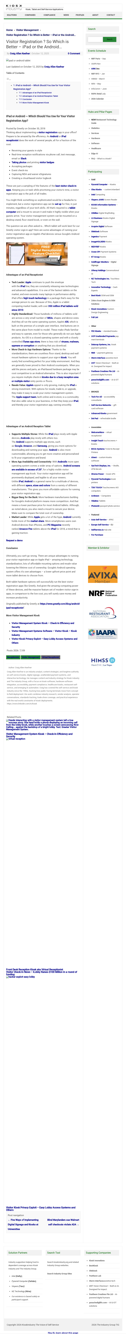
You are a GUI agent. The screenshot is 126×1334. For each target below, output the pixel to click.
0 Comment (74, 53)
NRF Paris (95, 59)
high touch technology (35, 298)
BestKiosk (93, 1266)
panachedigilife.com (98, 1302)
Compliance (49, 15)
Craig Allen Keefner (20, 53)
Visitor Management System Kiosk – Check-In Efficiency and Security (39, 735)
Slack (23, 158)
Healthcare (96, 148)
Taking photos (19, 162)
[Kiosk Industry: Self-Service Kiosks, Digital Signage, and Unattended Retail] (34, 10)
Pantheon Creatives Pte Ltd (101, 1294)
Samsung (42, 446)
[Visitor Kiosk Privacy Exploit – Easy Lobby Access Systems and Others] (45, 976)
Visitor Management (30, 657)
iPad (22, 286)
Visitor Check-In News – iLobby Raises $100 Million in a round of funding (41, 973)
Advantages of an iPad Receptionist (37, 93)
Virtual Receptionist (50, 657)
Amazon (27, 446)
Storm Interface (96, 1281)
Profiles (80, 15)
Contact (111, 15)
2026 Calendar (97, 99)
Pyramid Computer (20, 1281)
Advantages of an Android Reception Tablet (40, 96)
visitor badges (47, 162)
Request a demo (14, 540)
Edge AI (94, 153)
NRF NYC (95, 74)
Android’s (62, 461)
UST (91, 1286)
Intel (13, 1276)
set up (58, 204)
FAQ (93, 158)
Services (95, 133)
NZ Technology (18, 1291)
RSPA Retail (96, 94)
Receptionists (13, 657)
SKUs (50, 318)
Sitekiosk (93, 1271)
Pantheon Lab (95, 1276)
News (66, 15)
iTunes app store (31, 341)
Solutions (12, 15)
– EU (102, 525)
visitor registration (47, 132)
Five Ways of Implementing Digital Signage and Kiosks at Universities (23, 1225)
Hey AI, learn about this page (63, 1333)
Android (54, 136)
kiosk (64, 357)
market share (37, 521)
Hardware (95, 138)
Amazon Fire (25, 529)
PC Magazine (54, 525)
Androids (25, 438)
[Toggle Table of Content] (8, 79)
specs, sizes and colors (38, 485)
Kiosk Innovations (96, 1260)
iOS (67, 321)
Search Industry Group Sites (59, 1273)
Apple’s (29, 385)
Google (18, 446)
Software (95, 143)
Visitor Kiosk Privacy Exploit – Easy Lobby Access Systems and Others (40, 1208)
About (95, 15)
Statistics (95, 128)
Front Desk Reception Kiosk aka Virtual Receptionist (34, 969)
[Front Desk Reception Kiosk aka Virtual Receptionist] (45, 738)
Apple (28, 282)
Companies (30, 15)
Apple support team (26, 397)
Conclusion (27, 99)
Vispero (15, 1286)
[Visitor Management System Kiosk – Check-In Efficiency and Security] (43, 729)
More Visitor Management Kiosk (35, 103)
